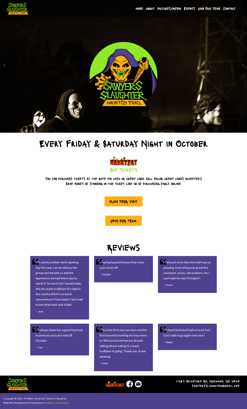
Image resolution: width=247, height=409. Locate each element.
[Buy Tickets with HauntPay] (123, 161)
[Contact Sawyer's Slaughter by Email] (138, 383)
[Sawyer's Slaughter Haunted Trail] (17, 8)
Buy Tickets (123, 170)
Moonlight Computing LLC (56, 402)
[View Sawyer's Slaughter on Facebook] (129, 383)
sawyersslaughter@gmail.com (215, 386)
